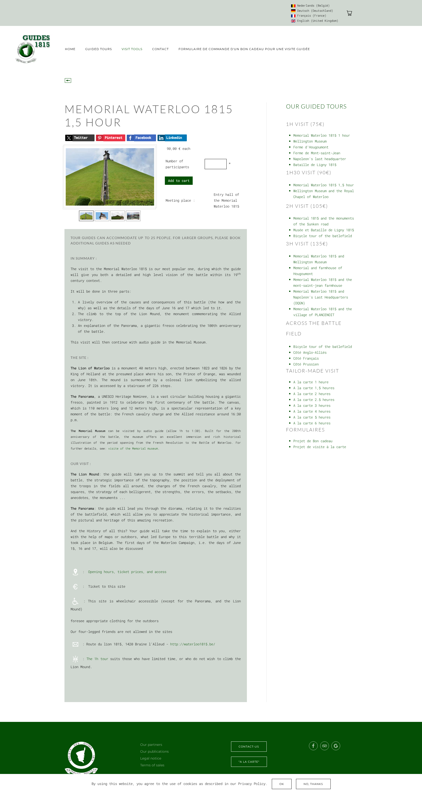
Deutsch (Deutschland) (314, 10)
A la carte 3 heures (311, 405)
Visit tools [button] (132, 49)
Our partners (151, 744)
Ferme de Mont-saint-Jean (316, 153)
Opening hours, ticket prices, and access (127, 571)
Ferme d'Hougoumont (310, 147)
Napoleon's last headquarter (319, 158)
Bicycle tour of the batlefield (322, 235)
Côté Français (306, 358)
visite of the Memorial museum (133, 448)
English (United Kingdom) (316, 20)
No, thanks (313, 784)
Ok (281, 784)
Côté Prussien (306, 364)
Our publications (154, 751)
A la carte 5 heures (311, 417)
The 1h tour (97, 658)
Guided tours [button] (98, 49)
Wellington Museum (310, 141)
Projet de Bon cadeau (312, 441)
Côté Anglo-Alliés (310, 352)
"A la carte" (249, 761)
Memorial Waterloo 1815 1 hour (321, 135)
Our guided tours (316, 106)
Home (70, 49)
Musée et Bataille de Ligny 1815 (323, 230)
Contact (160, 49)
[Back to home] (32, 49)
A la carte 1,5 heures (313, 388)
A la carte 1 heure (310, 382)
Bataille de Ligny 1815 (314, 164)
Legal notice (150, 758)
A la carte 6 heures (311, 423)
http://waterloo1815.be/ (192, 643)
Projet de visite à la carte (319, 446)
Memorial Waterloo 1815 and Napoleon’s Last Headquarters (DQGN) (320, 297)
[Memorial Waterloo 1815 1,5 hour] (110, 176)
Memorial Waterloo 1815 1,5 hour (323, 185)
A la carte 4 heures (311, 411)
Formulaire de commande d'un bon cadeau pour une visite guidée (244, 49)
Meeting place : (180, 200)
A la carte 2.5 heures (313, 399)
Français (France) (310, 15)
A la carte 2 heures (311, 393)
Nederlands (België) (312, 5)
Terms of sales (152, 765)
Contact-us (249, 746)
